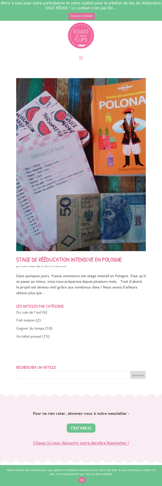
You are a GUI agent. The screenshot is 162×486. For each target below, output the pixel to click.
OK (82, 480)
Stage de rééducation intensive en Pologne (69, 259)
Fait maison (25, 321)
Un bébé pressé (58, 266)
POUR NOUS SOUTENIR (82, 16)
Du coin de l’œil (28, 313)
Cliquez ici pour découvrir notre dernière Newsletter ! (81, 443)
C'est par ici (81, 428)
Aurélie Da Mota (27, 266)
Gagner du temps (30, 329)
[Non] (157, 475)
